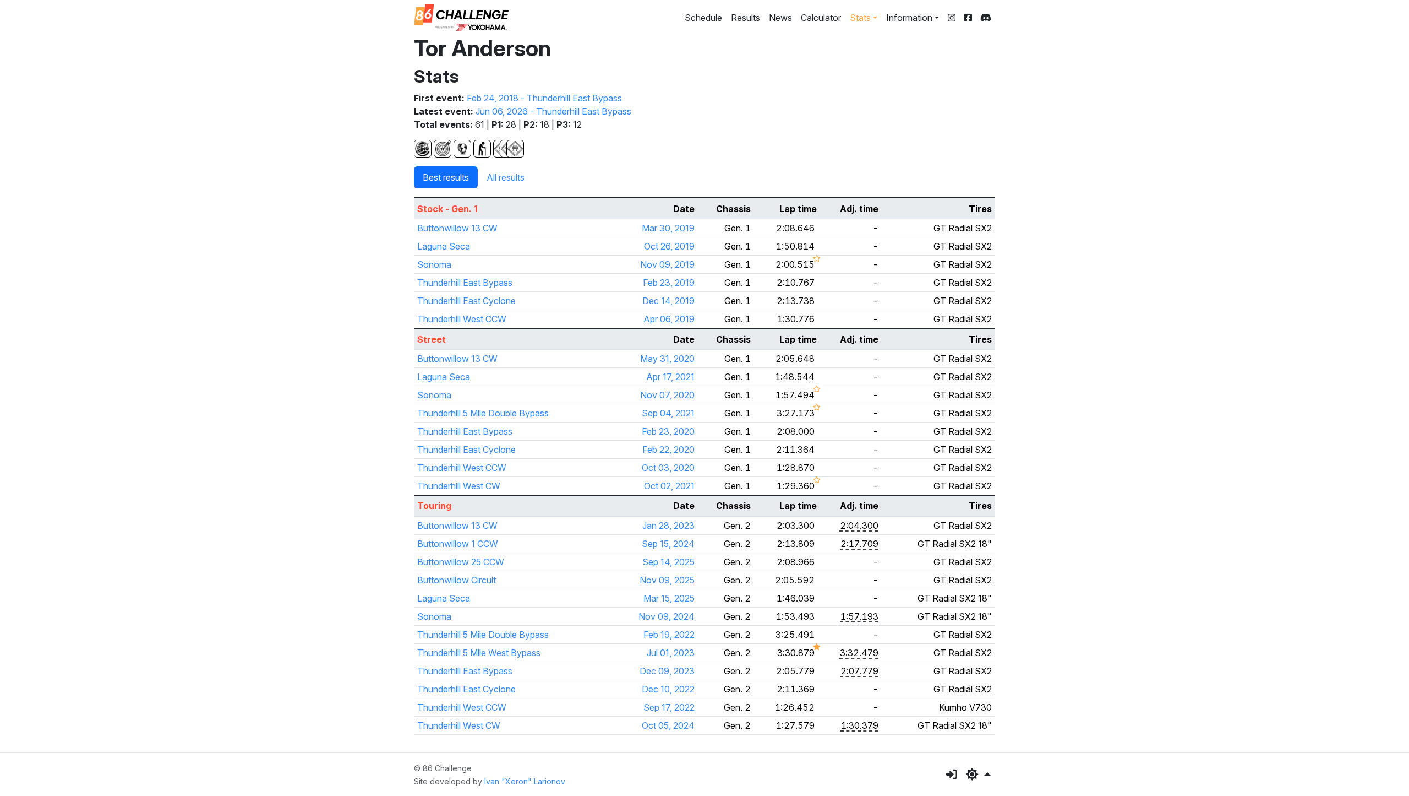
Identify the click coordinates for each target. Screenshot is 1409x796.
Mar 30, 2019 (668, 228)
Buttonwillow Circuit (456, 580)
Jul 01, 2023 (671, 652)
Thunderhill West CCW (461, 318)
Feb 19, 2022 (669, 634)
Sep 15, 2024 (668, 543)
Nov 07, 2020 (667, 394)
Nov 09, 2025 (667, 580)
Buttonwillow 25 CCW (460, 561)
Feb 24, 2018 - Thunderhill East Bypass (544, 98)
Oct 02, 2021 (669, 485)
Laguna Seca (443, 246)
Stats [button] (860, 17)
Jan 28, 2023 (668, 525)
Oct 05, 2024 (668, 725)
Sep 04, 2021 (668, 413)
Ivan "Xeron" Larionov (524, 781)
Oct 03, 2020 (668, 467)
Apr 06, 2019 (669, 318)
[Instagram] (951, 18)
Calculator (821, 17)
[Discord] (985, 18)
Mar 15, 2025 (669, 598)
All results (506, 177)
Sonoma (434, 264)
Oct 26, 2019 (669, 246)
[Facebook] (968, 18)
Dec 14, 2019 (668, 300)
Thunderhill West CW (458, 485)
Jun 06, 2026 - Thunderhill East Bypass (553, 111)
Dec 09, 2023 (667, 670)
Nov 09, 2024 (666, 616)
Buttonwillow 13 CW (457, 228)
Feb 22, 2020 (668, 449)
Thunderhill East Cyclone (466, 300)
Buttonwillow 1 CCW (457, 543)
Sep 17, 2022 (669, 707)
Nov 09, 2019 (667, 264)
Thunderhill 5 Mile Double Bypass (483, 413)
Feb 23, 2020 (668, 431)
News (780, 17)
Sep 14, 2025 (668, 561)
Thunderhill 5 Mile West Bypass (478, 652)
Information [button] (909, 17)
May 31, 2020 (667, 358)
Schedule (703, 17)
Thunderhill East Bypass (464, 282)
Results (745, 17)
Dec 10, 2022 (668, 689)
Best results (446, 177)
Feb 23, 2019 (669, 282)
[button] (978, 774)
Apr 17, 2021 (670, 376)
